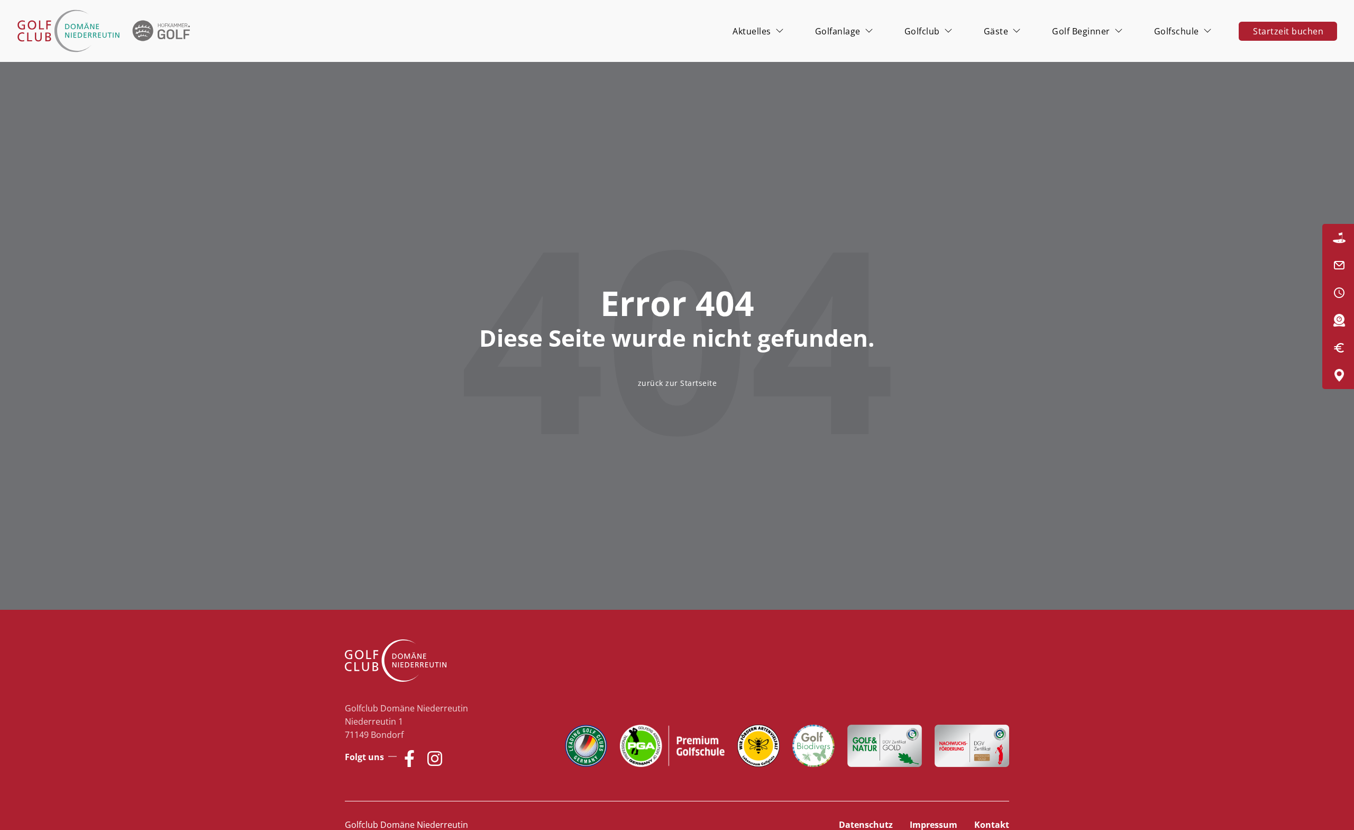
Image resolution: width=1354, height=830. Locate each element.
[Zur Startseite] (106, 31)
